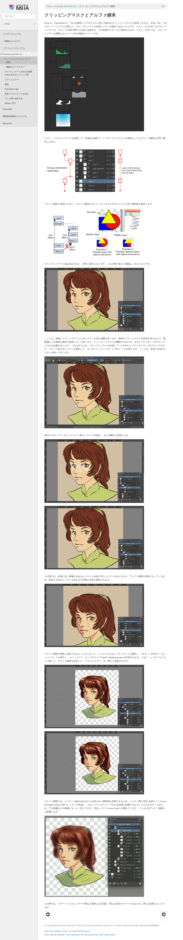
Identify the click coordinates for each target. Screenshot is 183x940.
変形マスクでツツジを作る (17, 93)
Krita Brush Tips (12, 89)
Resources (7, 123)
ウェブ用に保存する (14, 98)
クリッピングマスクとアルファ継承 (18, 60)
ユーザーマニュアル (12, 34)
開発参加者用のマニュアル (15, 116)
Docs (49, 6)
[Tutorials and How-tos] (47, 914)
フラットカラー (12, 79)
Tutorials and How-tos (12, 54)
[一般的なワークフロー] (163, 914)
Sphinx (57, 931)
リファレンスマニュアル (14, 48)
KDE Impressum (107, 934)
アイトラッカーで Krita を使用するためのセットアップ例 (18, 73)
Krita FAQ (7, 109)
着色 (7, 84)
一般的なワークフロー (15, 67)
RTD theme (84, 931)
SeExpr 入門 (10, 103)
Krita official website (54, 934)
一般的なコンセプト (12, 41)
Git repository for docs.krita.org (82, 934)
